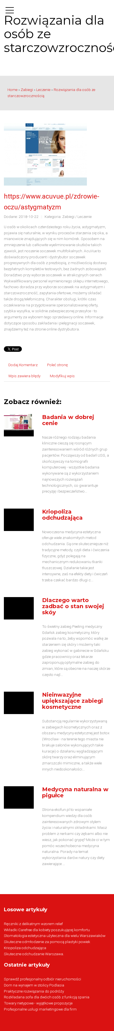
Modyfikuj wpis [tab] (62, 376)
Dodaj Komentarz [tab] (23, 365)
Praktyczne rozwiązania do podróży (34, 991)
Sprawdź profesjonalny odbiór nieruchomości (42, 979)
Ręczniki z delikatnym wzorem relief (33, 923)
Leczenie (43, 89)
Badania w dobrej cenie (68, 420)
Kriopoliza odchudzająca (62, 514)
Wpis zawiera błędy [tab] (24, 376)
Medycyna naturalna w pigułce (75, 792)
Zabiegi (27, 89)
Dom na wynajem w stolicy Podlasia (34, 985)
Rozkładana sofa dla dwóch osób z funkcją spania (46, 997)
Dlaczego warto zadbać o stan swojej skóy (73, 606)
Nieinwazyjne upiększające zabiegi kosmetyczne (72, 700)
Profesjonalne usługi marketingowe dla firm (40, 1009)
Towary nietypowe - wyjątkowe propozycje (38, 1003)
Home (12, 89)
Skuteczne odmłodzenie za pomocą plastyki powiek (47, 941)
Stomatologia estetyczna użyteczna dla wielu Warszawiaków (54, 935)
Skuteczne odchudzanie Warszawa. (34, 954)
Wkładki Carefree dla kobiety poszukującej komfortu (47, 930)
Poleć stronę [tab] (57, 365)
